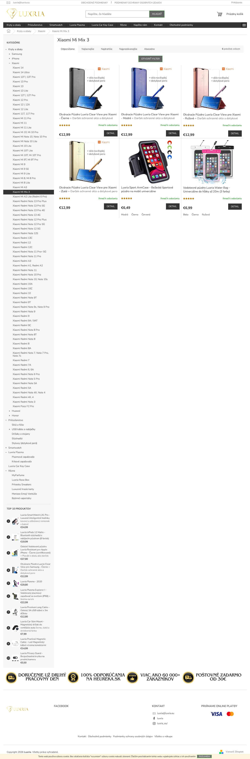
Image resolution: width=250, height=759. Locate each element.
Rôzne (11, 470)
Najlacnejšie (88, 49)
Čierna (134, 214)
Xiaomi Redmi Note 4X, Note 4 (29, 392)
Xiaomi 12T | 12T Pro (24, 95)
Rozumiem (204, 756)
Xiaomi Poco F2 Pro (23, 406)
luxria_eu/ (162, 723)
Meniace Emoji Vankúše (24, 493)
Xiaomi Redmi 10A (22, 284)
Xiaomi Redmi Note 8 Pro (26, 330)
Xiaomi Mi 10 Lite (22, 146)
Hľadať (157, 14)
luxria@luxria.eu (165, 713)
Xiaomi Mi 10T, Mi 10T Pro (27, 155)
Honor (15, 415)
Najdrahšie (106, 49)
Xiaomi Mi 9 (19, 164)
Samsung (17, 54)
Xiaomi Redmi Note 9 (24, 311)
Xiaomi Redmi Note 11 (25, 270)
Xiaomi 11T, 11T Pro (23, 113)
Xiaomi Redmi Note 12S (25, 233)
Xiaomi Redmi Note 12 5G (26, 228)
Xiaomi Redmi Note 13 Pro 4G (29, 210)
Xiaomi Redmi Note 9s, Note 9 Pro (31, 307)
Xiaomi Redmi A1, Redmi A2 (28, 265)
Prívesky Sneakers (21, 484)
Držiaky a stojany (21, 434)
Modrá (124, 214)
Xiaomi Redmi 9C (22, 325)
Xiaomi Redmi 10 (22, 293)
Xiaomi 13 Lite (20, 90)
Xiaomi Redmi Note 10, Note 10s (30, 279)
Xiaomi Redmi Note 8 (24, 339)
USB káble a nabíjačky (23, 429)
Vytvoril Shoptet (234, 752)
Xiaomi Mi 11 (20, 123)
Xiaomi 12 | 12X (21, 104)
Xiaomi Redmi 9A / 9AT (25, 320)
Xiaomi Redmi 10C (22, 288)
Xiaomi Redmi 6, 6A (23, 369)
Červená (146, 214)
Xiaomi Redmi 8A (22, 348)
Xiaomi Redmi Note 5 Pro (26, 378)
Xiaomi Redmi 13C (22, 238)
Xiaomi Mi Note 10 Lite (25, 141)
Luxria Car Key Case (19, 466)
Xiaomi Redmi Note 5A (25, 383)
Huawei (16, 411)
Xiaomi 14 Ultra (21, 72)
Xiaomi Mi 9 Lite (21, 173)
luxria (160, 718)
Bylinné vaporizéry (21, 498)
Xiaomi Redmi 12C (22, 247)
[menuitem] (13, 25)
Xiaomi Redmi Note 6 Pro (26, 374)
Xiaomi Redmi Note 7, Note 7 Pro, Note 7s (31, 354)
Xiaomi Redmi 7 (21, 360)
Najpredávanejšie (128, 49)
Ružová (206, 214)
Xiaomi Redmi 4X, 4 (23, 397)
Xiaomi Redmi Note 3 (24, 401)
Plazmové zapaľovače (23, 457)
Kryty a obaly (15, 49)
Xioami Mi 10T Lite (23, 150)
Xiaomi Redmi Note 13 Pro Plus (30, 201)
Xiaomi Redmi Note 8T (25, 334)
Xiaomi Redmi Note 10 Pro (27, 274)
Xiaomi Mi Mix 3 (21, 192)
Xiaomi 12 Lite (20, 109)
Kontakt (82, 736)
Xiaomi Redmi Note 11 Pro (27, 256)
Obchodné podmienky (94, 2)
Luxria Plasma (16, 452)
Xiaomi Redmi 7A (22, 365)
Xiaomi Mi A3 (20, 187)
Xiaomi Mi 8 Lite (21, 182)
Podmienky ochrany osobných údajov (138, 2)
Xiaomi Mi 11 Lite (22, 127)
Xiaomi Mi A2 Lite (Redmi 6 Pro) (30, 196)
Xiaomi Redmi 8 (21, 343)
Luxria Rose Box (20, 480)
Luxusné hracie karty (23, 489)
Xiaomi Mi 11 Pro (22, 118)
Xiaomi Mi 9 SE (21, 169)
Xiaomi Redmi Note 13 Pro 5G (29, 205)
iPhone (15, 58)
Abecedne (149, 49)
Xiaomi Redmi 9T (22, 302)
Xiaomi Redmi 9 (21, 316)
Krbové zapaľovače (22, 461)
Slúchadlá (17, 438)
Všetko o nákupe (163, 736)
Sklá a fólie (18, 424)
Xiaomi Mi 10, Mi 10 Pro (25, 132)
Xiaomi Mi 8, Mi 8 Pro (24, 178)
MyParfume (18, 475)
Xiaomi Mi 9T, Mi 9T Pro (25, 159)
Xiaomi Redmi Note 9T (25, 297)
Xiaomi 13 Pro (20, 81)
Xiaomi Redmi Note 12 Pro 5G (29, 224)
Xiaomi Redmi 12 (22, 242)
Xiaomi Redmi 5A (22, 388)
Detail (111, 133)
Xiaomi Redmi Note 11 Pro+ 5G (29, 251)
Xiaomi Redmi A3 (22, 261)
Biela (185, 214)
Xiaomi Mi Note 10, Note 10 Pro (30, 136)
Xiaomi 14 (18, 67)
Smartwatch (14, 447)
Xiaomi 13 (18, 86)
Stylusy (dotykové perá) (24, 443)
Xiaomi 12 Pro (20, 100)
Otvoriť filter (150, 58)
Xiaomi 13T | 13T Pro (24, 77)
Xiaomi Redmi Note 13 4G (26, 215)
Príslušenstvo (15, 420)
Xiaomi (15, 63)
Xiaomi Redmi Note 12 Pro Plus (30, 219)
